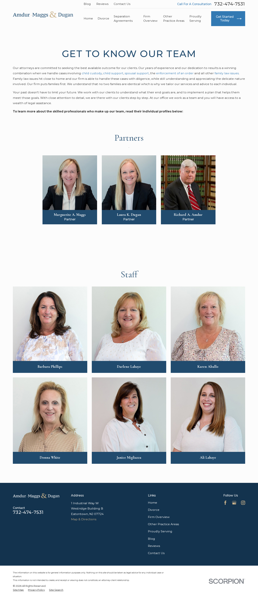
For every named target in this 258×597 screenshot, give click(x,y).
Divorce (153, 510)
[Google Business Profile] (234, 503)
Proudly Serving (160, 531)
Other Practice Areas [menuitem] (173, 18)
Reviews (102, 4)
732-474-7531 (229, 4)
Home (152, 502)
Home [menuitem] (88, 18)
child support (113, 73)
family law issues (227, 73)
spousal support (137, 73)
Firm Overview (159, 517)
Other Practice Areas (163, 524)
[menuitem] (18, 590)
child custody (92, 73)
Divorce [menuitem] (103, 18)
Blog (87, 4)
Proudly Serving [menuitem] (195, 18)
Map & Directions (83, 519)
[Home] (43, 14)
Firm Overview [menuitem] (150, 18)
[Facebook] (225, 503)
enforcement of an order (175, 73)
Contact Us (122, 4)
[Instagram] (243, 503)
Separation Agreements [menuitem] (123, 18)
